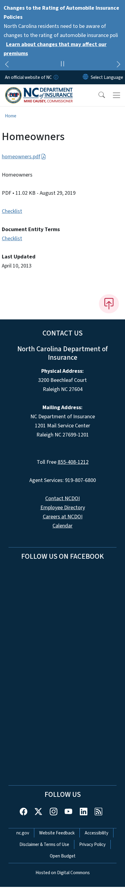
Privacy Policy (92, 844)
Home (10, 116)
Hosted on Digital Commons (62, 872)
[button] (97, 95)
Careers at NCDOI (63, 516)
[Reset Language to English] (85, 77)
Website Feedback (57, 833)
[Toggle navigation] (116, 95)
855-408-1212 (73, 462)
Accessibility (96, 833)
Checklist (12, 211)
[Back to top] (109, 303)
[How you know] (55, 77)
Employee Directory (62, 507)
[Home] (39, 91)
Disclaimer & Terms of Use (44, 844)
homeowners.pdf (21, 156)
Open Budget (63, 856)
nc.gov (22, 833)
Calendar (62, 526)
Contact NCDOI (62, 498)
